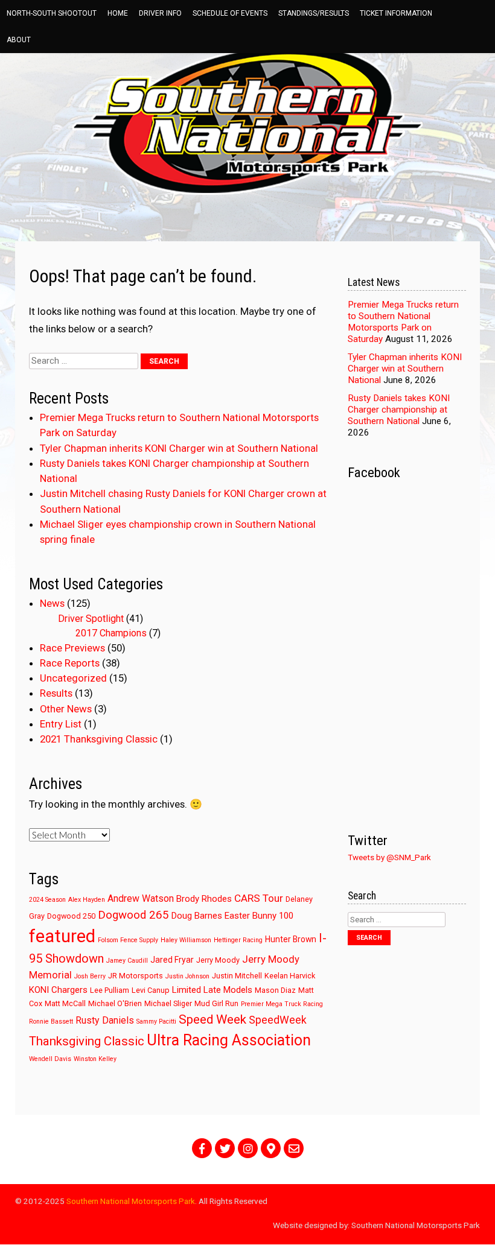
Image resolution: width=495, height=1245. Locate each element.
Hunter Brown (290, 939)
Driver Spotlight (91, 618)
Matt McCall (65, 1003)
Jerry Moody (218, 960)
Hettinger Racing (238, 940)
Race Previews (72, 648)
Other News (66, 709)
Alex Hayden (86, 900)
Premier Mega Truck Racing (282, 1004)
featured (62, 936)
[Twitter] (225, 1148)
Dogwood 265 (133, 915)
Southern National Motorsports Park (130, 1201)
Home (117, 13)
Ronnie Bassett (51, 1021)
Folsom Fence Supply (128, 940)
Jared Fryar (172, 960)
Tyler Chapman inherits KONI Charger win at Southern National (179, 448)
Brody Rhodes (204, 898)
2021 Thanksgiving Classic (99, 739)
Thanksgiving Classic (86, 1041)
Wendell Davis (50, 1059)
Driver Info (160, 13)
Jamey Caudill (127, 961)
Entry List (60, 724)
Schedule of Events (230, 13)
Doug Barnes (196, 915)
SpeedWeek (278, 1020)
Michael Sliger (168, 1003)
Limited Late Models (212, 989)
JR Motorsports (135, 975)
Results (56, 693)
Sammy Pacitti (156, 1021)
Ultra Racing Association (229, 1040)
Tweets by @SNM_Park (389, 857)
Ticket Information (396, 13)
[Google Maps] (271, 1148)
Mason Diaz (275, 990)
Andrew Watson (140, 898)
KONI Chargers (58, 989)
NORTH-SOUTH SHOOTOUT (52, 13)
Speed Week (212, 1019)
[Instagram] (248, 1148)
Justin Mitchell (237, 975)
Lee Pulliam (109, 990)
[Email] (294, 1148)
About (19, 40)
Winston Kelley (95, 1059)
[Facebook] (202, 1148)
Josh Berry (90, 976)
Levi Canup (151, 990)
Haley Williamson (186, 940)
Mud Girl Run (216, 1003)
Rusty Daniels (104, 1020)
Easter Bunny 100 (259, 915)
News (52, 603)
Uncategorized (73, 678)
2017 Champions (111, 633)
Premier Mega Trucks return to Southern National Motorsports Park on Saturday (403, 321)
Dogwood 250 (71, 915)
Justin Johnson (187, 976)
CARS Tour (258, 898)
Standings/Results (313, 13)
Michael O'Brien (115, 1003)
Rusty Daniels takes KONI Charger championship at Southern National (399, 409)
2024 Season (47, 900)
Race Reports (70, 663)
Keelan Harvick (289, 975)
